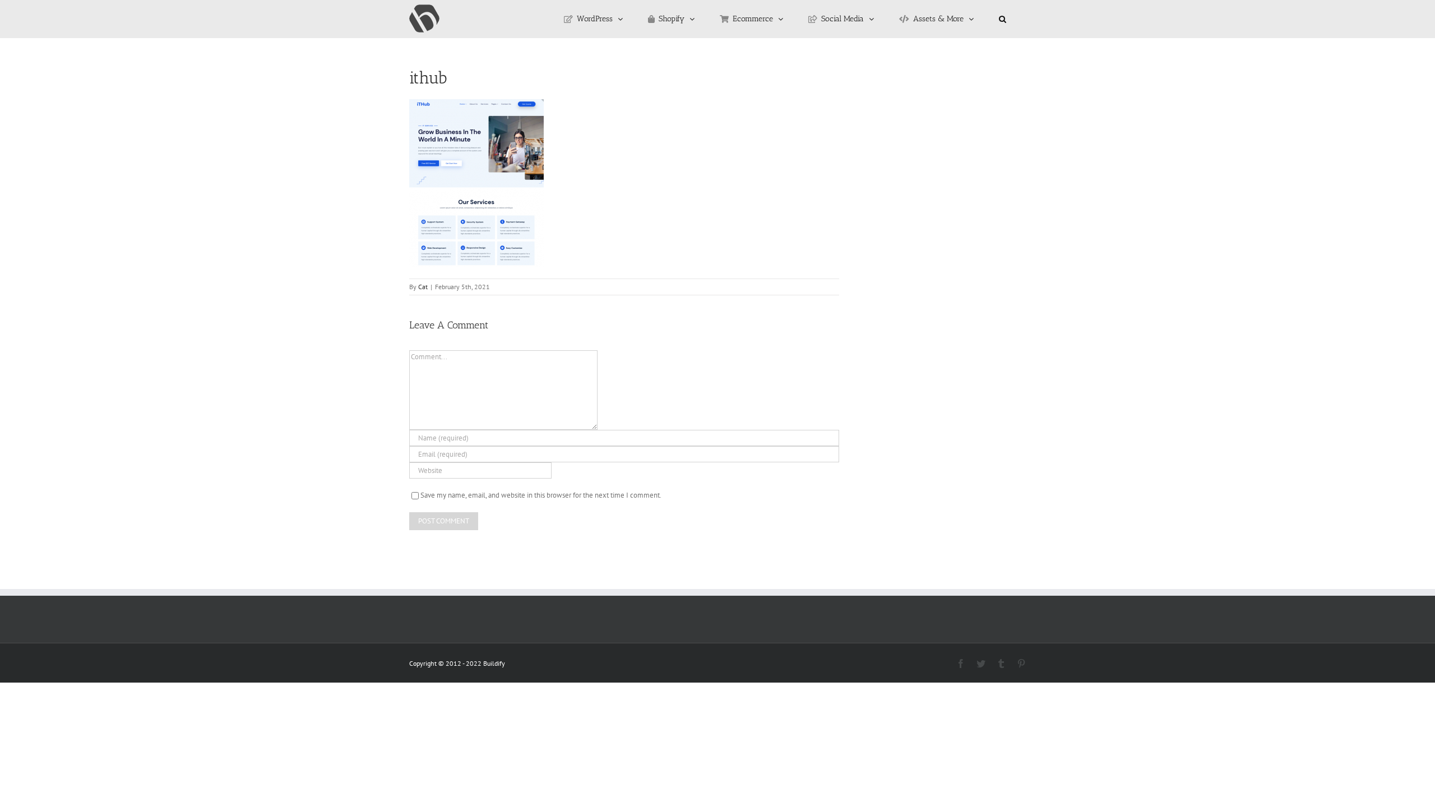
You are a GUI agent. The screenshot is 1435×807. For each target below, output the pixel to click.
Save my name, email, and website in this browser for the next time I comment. (540, 495)
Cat (423, 286)
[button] (1002, 19)
